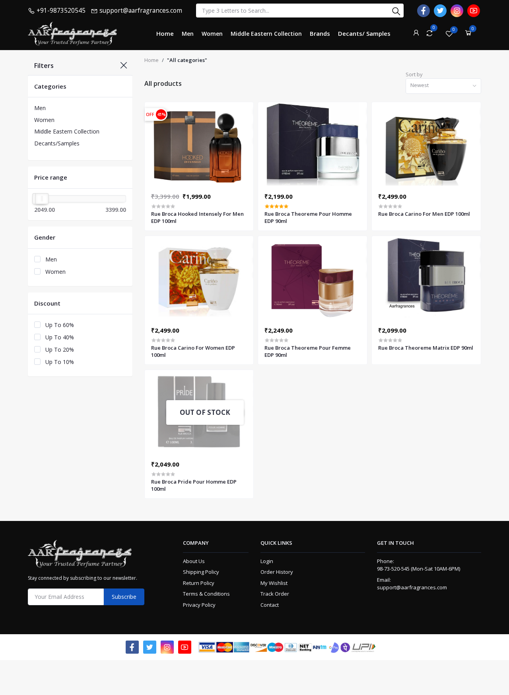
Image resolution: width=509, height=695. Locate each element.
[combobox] (443, 86)
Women (44, 120)
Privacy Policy (199, 604)
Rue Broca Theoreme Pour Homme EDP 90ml (308, 217)
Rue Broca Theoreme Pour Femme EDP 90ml (307, 351)
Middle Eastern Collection (66, 131)
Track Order (274, 593)
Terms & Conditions (206, 593)
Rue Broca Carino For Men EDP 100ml (424, 213)
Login (266, 561)
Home (151, 60)
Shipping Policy (201, 571)
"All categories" (187, 60)
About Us (194, 561)
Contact (269, 604)
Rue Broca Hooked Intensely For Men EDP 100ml (197, 217)
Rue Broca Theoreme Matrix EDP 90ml (425, 347)
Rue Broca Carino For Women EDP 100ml (193, 351)
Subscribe (124, 596)
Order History (276, 571)
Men (40, 108)
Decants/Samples (57, 143)
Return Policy (198, 583)
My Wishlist (274, 583)
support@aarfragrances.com (412, 587)
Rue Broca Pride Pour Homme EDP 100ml (194, 485)
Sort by (414, 74)
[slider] (42, 198)
